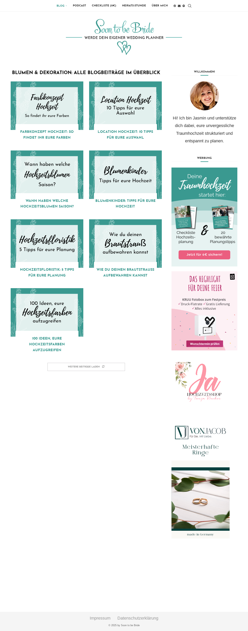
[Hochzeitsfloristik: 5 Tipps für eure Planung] (47, 243)
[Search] (190, 5)
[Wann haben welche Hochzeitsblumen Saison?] (47, 174)
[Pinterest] (175, 5)
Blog (61, 5)
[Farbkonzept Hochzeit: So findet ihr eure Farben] (47, 105)
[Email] (179, 5)
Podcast (79, 5)
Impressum (100, 618)
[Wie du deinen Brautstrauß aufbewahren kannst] (125, 243)
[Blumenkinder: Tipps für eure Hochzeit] (125, 174)
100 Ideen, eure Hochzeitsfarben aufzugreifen (47, 344)
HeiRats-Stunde (134, 5)
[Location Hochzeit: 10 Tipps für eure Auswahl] (125, 105)
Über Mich (160, 5)
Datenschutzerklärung (137, 618)
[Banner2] (204, 310)
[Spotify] (184, 5)
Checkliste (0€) (104, 5)
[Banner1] (204, 217)
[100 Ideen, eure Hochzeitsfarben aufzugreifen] (47, 312)
